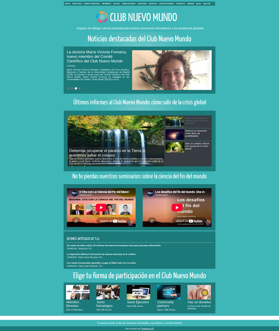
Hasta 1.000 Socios (166, 310)
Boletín (206, 4)
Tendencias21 (147, 328)
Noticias (153, 4)
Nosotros (77, 4)
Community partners (165, 304)
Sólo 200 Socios (104, 310)
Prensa (190, 4)
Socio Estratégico (104, 304)
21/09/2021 (71, 66)
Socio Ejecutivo (138, 302)
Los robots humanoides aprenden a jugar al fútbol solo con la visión (101, 263)
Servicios (142, 4)
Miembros (106, 4)
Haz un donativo (199, 302)
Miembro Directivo (72, 304)
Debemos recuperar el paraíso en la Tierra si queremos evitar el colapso (107, 152)
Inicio (67, 4)
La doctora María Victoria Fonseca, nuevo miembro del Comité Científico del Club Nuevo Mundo (97, 56)
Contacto (180, 4)
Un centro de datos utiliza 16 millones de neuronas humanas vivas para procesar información (114, 245)
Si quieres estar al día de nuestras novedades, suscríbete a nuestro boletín (139, 323)
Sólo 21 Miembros (74, 310)
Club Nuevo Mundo (143, 18)
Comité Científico (92, 4)
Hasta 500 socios (135, 306)
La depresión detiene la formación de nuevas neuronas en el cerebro (101, 254)
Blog (198, 4)
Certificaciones (166, 4)
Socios (116, 4)
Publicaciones (128, 4)
